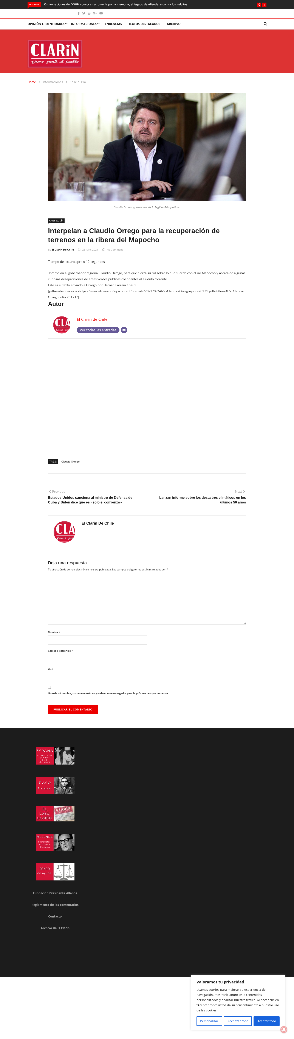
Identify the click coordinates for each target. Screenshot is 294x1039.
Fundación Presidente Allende (55, 893)
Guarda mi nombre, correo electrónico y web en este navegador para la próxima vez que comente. (108, 693)
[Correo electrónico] (124, 330)
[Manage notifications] (283, 1029)
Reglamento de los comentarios (55, 905)
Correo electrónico (60, 651)
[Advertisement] (147, 397)
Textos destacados (144, 24)
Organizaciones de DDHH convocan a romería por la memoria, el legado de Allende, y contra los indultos (115, 4)
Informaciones (84, 24)
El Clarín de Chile (63, 249)
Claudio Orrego (70, 461)
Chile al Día (78, 82)
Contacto (55, 916)
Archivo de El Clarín (55, 928)
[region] (238, 1002)
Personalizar (209, 1021)
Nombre (54, 632)
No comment (115, 249)
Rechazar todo (237, 1021)
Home (32, 82)
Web (50, 669)
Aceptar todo (266, 1021)
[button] (259, 5)
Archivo (174, 24)
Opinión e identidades (46, 24)
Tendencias (112, 24)
